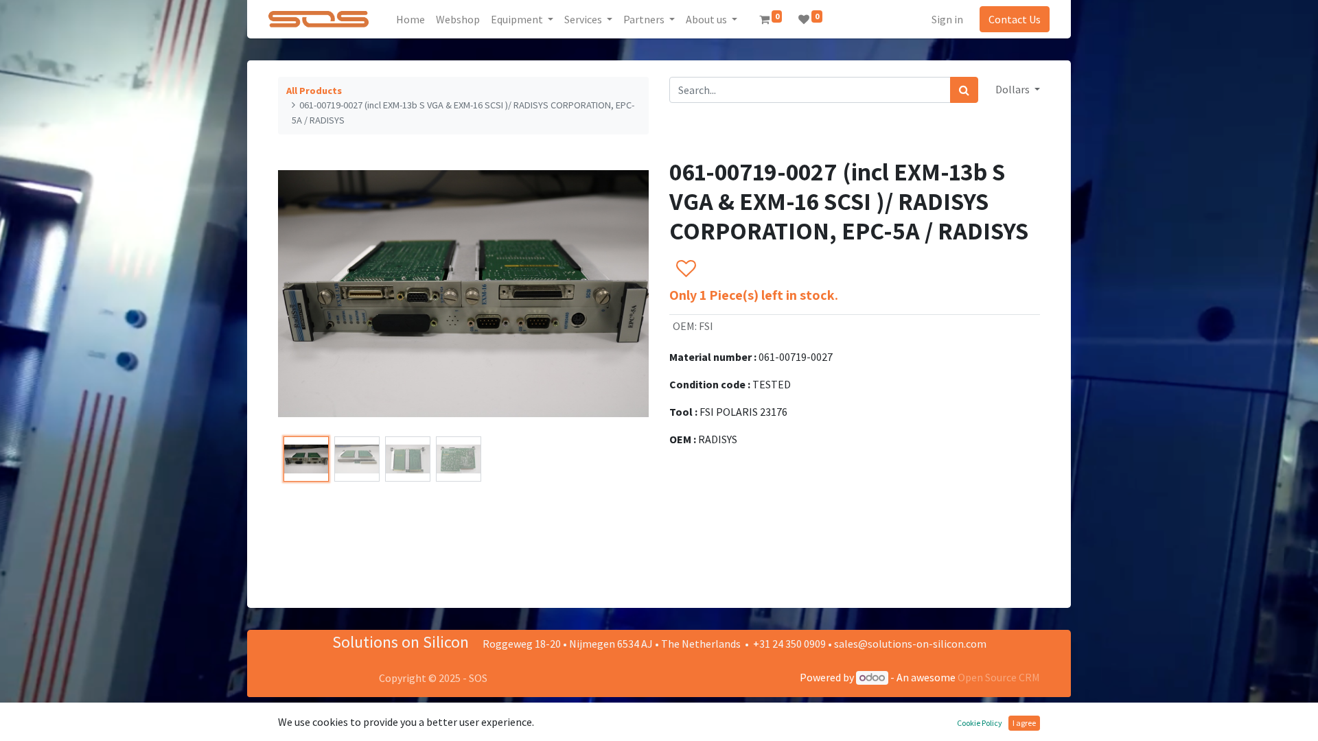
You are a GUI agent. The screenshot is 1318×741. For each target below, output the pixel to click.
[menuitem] (410, 19)
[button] (306, 294)
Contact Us (1014, 19)
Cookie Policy (979, 723)
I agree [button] (1024, 723)
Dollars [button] (1013, 89)
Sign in (947, 19)
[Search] (964, 90)
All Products (314, 90)
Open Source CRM (999, 677)
